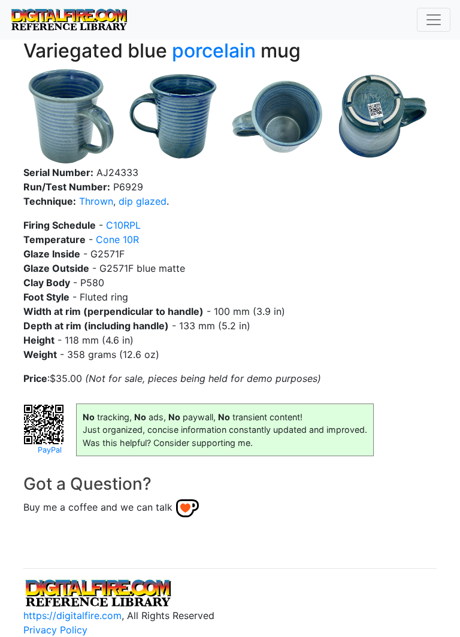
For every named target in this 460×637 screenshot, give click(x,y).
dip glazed (143, 201)
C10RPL (123, 225)
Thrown (96, 201)
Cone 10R (117, 239)
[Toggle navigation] (433, 20)
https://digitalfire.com (72, 615)
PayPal (50, 449)
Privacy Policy (55, 630)
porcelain (214, 50)
